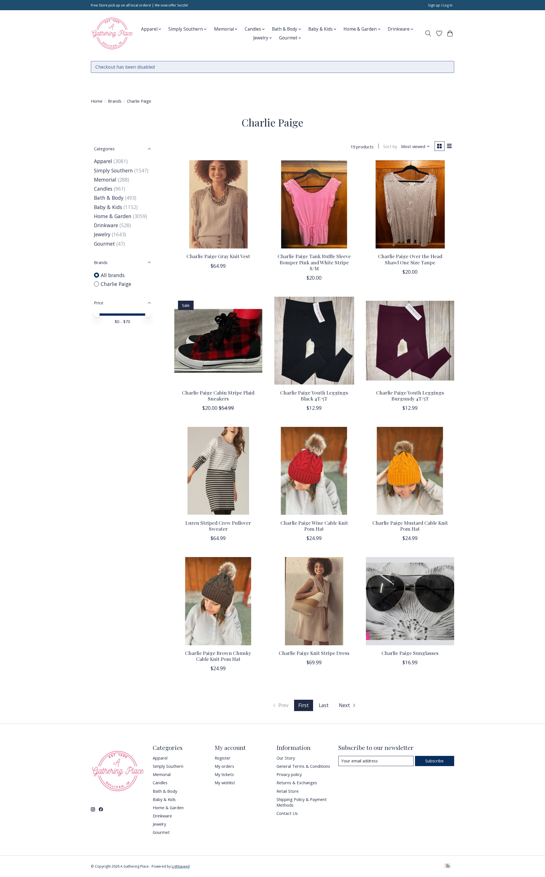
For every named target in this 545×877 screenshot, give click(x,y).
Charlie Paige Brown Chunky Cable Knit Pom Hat (218, 656)
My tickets (224, 774)
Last (324, 705)
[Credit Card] (447, 866)
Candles (103, 188)
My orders (224, 766)
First (303, 705)
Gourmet (104, 243)
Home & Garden (112, 216)
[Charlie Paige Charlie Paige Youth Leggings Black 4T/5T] (314, 341)
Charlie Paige (116, 284)
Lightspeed (181, 866)
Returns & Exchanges (296, 782)
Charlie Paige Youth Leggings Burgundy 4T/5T (410, 395)
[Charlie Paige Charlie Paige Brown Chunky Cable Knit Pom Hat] (218, 601)
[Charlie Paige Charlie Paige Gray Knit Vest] (218, 204)
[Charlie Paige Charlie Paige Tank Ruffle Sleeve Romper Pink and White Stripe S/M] (314, 204)
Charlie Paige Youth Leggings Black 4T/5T (314, 395)
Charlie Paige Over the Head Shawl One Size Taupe (410, 259)
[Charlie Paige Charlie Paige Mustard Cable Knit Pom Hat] (410, 471)
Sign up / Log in (440, 5)
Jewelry (102, 234)
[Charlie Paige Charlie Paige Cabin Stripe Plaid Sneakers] (218, 341)
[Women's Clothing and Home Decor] (112, 33)
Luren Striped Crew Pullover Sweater (218, 525)
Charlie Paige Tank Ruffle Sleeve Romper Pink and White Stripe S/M (314, 262)
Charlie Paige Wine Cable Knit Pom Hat (314, 525)
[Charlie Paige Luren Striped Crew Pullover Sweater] (218, 471)
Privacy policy (289, 774)
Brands (114, 101)
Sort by (390, 146)
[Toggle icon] (428, 33)
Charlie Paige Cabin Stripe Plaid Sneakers (218, 395)
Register (222, 758)
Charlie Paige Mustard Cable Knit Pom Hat (410, 525)
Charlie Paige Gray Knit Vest (218, 256)
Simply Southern (113, 170)
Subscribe (434, 761)
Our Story (285, 758)
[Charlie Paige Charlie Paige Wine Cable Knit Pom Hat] (314, 471)
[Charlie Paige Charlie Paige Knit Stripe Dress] (314, 601)
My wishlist (225, 782)
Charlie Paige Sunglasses (410, 653)
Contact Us (287, 813)
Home (96, 101)
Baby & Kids (108, 207)
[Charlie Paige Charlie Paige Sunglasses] (410, 601)
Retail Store (287, 791)
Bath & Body (108, 197)
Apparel (103, 161)
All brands (113, 275)
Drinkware (106, 225)
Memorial (105, 179)
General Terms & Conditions (303, 766)
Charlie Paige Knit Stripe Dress (314, 653)
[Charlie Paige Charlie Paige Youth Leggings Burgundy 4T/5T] (410, 341)
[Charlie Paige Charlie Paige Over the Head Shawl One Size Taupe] (410, 204)
